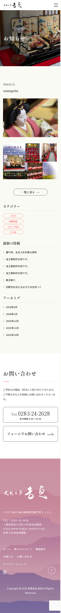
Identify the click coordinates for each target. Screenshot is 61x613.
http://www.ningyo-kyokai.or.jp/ (24, 528)
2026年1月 (11, 314)
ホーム (7, 549)
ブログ (13, 215)
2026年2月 (11, 307)
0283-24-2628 (20, 520)
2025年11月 (12, 328)
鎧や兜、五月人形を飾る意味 (21, 252)
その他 (13, 232)
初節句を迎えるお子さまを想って (23, 287)
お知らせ (8, 556)
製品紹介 (41, 549)
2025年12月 (12, 321)
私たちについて (23, 549)
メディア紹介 (13, 226)
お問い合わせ (24, 556)
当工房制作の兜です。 (17, 259)
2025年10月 (12, 335)
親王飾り (10, 280)
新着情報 (13, 221)
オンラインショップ (14, 564)
